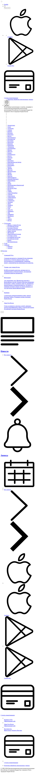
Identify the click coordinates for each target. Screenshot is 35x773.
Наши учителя (11, 231)
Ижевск (9, 150)
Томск (9, 206)
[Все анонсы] (19, 551)
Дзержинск (10, 147)
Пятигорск (10, 186)
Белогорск (10, 134)
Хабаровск (10, 214)
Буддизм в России (12, 228)
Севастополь (11, 196)
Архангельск (11, 125)
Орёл (8, 182)
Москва (9, 174)
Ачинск (9, 130)
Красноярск (10, 165)
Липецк (9, 168)
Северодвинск (11, 197)
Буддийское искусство (13, 237)
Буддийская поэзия (12, 238)
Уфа (8, 213)
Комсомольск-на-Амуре (14, 162)
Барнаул (9, 131)
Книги (9, 240)
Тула (8, 208)
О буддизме (7, 223)
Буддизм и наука (12, 235)
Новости (9, 246)
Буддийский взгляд (13, 226)
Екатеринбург (11, 148)
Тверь (9, 203)
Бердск (9, 136)
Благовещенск (11, 137)
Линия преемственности (14, 229)
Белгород (10, 133)
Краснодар (10, 163)
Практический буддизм (14, 234)
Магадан (9, 170)
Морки (9, 173)
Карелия (9, 157)
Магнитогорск (11, 171)
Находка (9, 176)
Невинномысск (11, 177)
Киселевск (10, 160)
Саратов (9, 194)
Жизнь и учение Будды (14, 225)
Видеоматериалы (12, 242)
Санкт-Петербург (12, 193)
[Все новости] (19, 416)
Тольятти (10, 205)
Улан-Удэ (10, 209)
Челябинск (10, 216)
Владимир (10, 140)
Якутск (9, 220)
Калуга (9, 156)
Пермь (9, 183)
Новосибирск (11, 180)
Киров (9, 159)
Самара (9, 191)
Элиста (9, 219)
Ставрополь (10, 200)
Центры (7, 105)
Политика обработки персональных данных (20, 99)
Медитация (10, 232)
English (6, 4)
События (6, 245)
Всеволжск (10, 145)
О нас (5, 243)
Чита (8, 217)
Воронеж (10, 144)
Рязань (9, 190)
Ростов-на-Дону (12, 188)
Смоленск (10, 199)
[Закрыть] (9, 8)
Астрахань (10, 128)
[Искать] (8, 8)
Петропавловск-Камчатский (15, 185)
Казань (9, 153)
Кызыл (9, 167)
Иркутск (9, 151)
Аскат (9, 127)
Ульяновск (10, 211)
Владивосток (11, 139)
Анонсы (9, 248)
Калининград (11, 154)
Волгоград (10, 142)
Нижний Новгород (13, 179)
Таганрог (10, 202)
